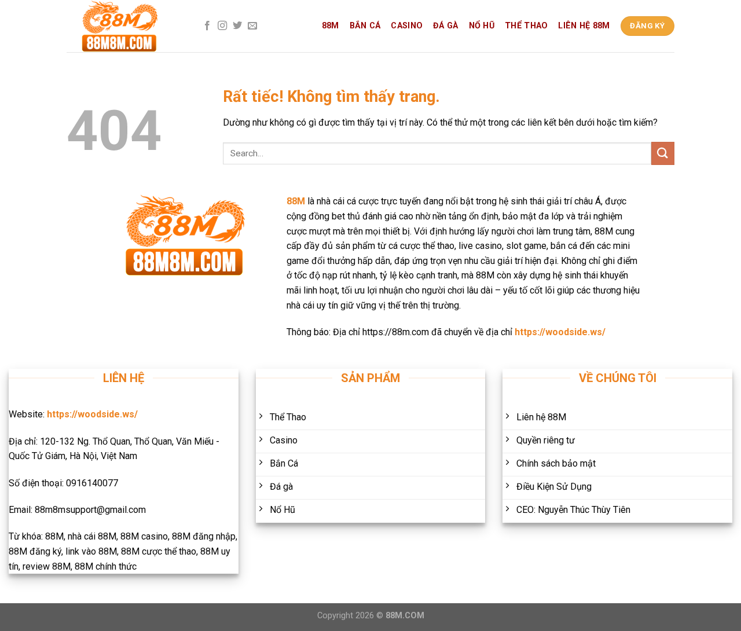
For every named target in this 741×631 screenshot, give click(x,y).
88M (330, 26)
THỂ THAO (526, 26)
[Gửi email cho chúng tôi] (252, 26)
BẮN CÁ (365, 26)
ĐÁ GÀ (445, 26)
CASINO (407, 26)
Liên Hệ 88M (584, 26)
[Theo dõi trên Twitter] (237, 26)
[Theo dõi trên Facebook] (207, 26)
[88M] (124, 26)
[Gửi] (662, 153)
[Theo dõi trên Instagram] (222, 26)
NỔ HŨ (481, 26)
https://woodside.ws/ (560, 331)
